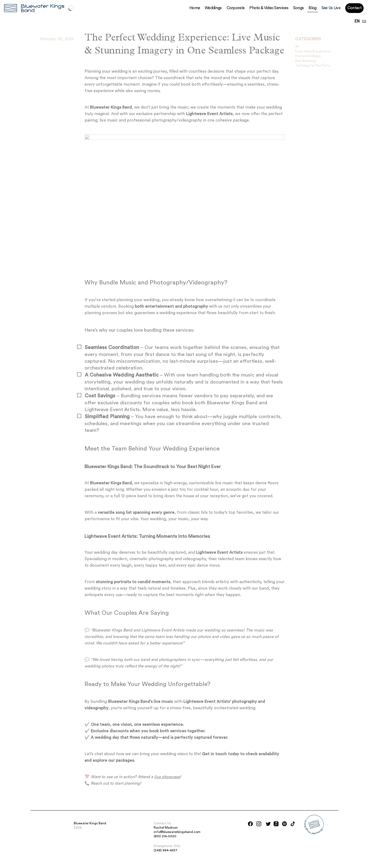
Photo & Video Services (268, 8)
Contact (354, 8)
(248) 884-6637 (165, 850)
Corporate (236, 8)
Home (194, 8)
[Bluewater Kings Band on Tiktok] (292, 823)
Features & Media (308, 56)
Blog (312, 8)
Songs (298, 8)
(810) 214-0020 (165, 836)
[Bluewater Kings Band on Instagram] (258, 823)
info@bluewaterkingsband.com (177, 832)
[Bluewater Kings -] (10, 8)
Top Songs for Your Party (312, 65)
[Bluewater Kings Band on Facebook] (250, 823)
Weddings (213, 8)
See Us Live (330, 8)
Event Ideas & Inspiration (313, 51)
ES (364, 21)
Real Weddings (305, 60)
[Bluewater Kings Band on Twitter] (268, 823)
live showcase (167, 777)
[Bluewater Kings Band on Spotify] (284, 823)
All (297, 46)
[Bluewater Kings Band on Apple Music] (276, 823)
